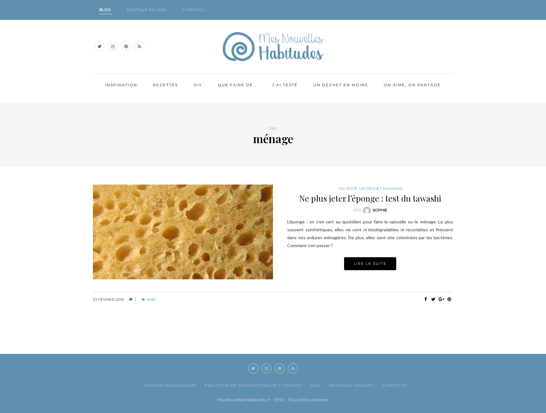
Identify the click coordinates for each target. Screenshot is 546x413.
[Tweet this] (433, 299)
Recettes (165, 84)
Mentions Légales (351, 385)
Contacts (394, 385)
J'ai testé (347, 189)
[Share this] (425, 299)
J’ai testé (285, 84)
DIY (198, 84)
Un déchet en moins (340, 84)
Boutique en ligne (147, 9)
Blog (105, 9)
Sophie (380, 210)
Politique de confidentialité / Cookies (253, 385)
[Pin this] (449, 299)
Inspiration (121, 84)
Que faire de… (237, 84)
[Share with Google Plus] (441, 299)
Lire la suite (370, 263)
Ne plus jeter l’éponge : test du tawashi (370, 198)
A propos (193, 9)
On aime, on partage (412, 84)
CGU (315, 385)
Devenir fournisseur (170, 385)
